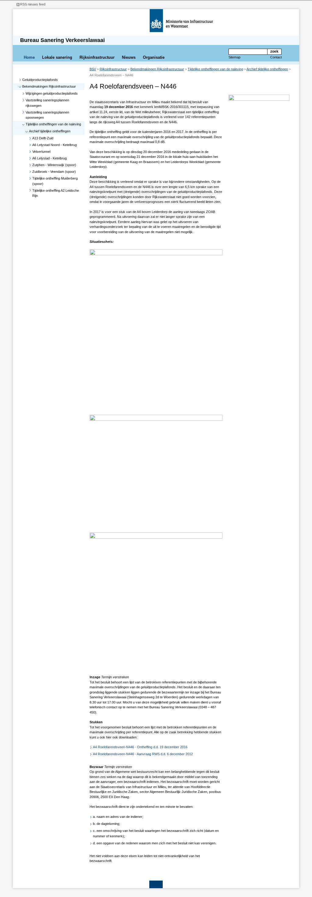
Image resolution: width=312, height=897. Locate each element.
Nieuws (129, 57)
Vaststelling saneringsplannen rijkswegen (47, 102)
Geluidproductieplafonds (40, 80)
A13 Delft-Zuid (42, 138)
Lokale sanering (57, 57)
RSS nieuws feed (32, 4)
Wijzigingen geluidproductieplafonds (52, 93)
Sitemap (234, 57)
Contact (276, 57)
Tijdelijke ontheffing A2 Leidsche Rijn (55, 193)
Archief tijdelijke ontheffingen (49, 131)
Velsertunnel (41, 151)
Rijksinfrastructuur (97, 57)
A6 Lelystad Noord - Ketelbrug (54, 145)
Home (29, 57)
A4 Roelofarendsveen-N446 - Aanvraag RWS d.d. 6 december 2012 (143, 754)
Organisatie (154, 57)
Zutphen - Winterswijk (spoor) (54, 165)
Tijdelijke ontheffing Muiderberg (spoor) (55, 181)
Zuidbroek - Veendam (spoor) (54, 171)
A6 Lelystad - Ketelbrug (49, 158)
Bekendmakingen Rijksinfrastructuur (49, 86)
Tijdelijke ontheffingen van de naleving (53, 124)
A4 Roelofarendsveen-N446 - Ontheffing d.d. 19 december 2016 (140, 747)
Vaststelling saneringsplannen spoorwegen (47, 115)
